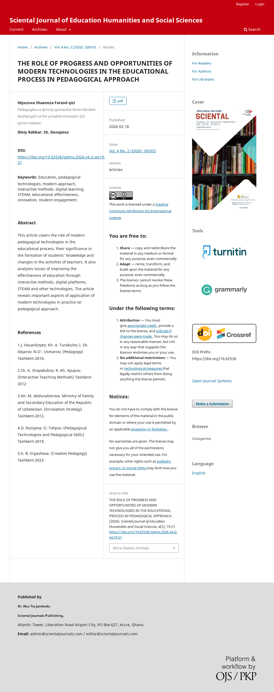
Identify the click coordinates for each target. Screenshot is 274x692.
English (199, 472)
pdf (120, 101)
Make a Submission (212, 403)
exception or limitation (149, 429)
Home (23, 47)
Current (17, 29)
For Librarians (203, 79)
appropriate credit (142, 325)
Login (259, 4)
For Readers (201, 63)
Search (254, 29)
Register (242, 4)
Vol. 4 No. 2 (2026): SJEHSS (75, 47)
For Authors (201, 71)
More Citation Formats (131, 548)
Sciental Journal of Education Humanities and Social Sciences (106, 20)
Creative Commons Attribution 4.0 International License (140, 211)
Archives (39, 29)
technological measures (143, 368)
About (62, 29)
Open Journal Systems (212, 380)
